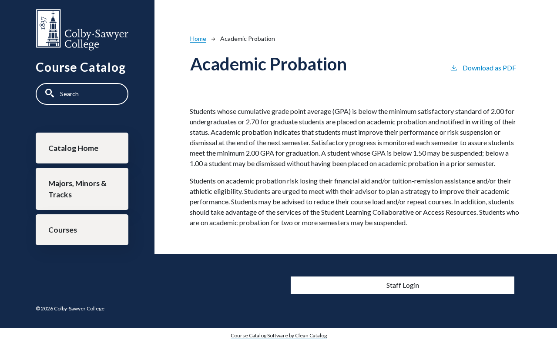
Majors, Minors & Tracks (77, 189)
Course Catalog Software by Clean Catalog (279, 335)
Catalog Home (73, 148)
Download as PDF (489, 67)
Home (198, 38)
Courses (62, 229)
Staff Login (402, 285)
